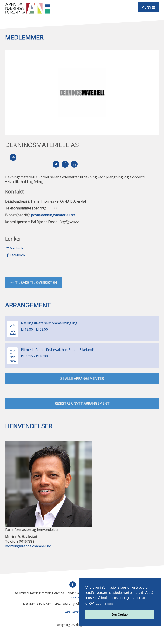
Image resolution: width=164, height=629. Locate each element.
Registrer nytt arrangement (82, 403)
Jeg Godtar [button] (119, 614)
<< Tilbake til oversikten (33, 282)
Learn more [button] (104, 603)
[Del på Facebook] (65, 164)
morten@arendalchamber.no (28, 546)
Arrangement (28, 305)
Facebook (17, 255)
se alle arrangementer (82, 378)
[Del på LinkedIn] (74, 164)
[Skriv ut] (13, 157)
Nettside (16, 248)
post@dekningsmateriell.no (53, 215)
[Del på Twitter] (56, 164)
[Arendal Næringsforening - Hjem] (27, 8)
